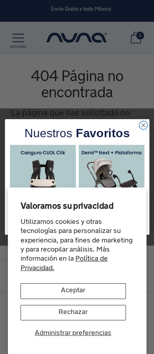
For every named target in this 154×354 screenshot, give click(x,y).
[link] (43, 178)
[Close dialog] (143, 125)
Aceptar (73, 290)
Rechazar (73, 312)
